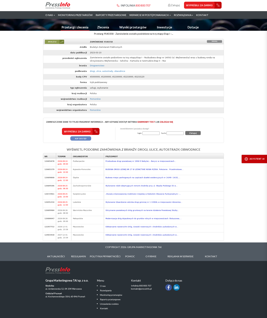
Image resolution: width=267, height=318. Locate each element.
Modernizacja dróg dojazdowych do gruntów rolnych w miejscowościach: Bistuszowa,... (144, 219)
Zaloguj (175, 5)
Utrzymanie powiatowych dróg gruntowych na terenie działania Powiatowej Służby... (142, 210)
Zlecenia (103, 27)
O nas (103, 286)
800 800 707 (143, 5)
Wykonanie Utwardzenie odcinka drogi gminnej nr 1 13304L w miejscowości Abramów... (144, 202)
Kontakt (202, 14)
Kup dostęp (81, 138)
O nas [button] (49, 14)
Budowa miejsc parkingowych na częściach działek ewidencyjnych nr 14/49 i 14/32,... (143, 178)
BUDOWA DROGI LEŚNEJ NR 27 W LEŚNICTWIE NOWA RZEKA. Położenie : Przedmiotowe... (145, 169)
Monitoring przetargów (75, 14)
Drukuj (214, 41)
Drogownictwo (97, 65)
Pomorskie (95, 99)
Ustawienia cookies (109, 304)
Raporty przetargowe (111, 14)
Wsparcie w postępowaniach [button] (149, 14)
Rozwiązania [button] (182, 14)
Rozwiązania (106, 290)
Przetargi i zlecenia (74, 27)
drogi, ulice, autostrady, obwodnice (107, 71)
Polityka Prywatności (105, 256)
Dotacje (193, 27)
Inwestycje (164, 27)
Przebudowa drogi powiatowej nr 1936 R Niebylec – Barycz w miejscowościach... (141, 161)
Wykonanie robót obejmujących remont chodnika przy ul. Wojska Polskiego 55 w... (142, 186)
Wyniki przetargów (132, 27)
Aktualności (56, 256)
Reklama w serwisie (180, 256)
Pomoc (130, 256)
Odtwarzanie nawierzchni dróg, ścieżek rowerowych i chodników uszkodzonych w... (142, 227)
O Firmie (151, 256)
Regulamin (78, 256)
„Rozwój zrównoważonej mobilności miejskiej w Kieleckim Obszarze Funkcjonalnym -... (143, 194)
